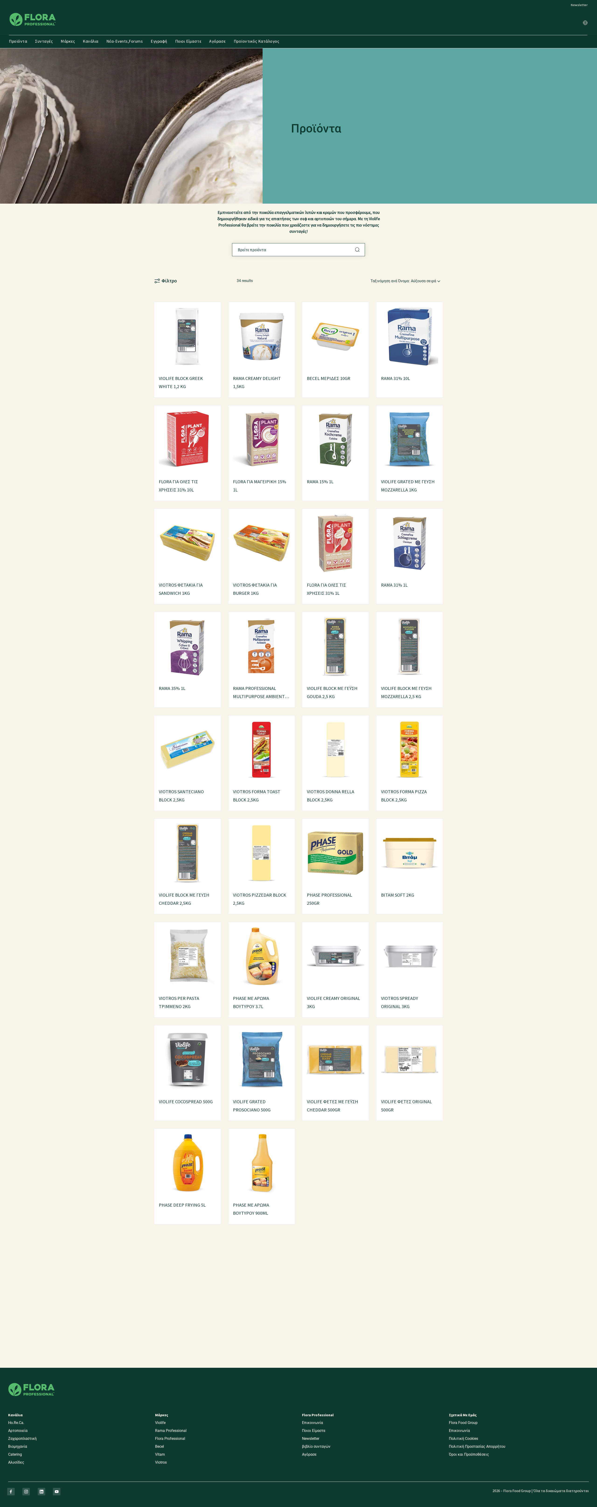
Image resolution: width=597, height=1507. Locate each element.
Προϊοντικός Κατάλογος (256, 41)
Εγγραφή (159, 41)
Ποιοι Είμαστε (188, 41)
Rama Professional (171, 1430)
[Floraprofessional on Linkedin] (41, 1491)
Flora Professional (170, 1438)
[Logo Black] (32, 12)
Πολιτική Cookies (463, 1438)
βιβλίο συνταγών (316, 1446)
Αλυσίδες (16, 1462)
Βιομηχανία (17, 1446)
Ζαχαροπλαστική (22, 1438)
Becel (159, 1446)
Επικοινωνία (312, 1422)
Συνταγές (44, 41)
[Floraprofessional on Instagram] (26, 1491)
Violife (160, 1422)
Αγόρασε (217, 41)
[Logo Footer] (31, 1382)
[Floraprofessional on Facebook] (11, 1491)
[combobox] (298, 249)
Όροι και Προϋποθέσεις (469, 1454)
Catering (15, 1454)
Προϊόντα (18, 41)
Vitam (160, 1454)
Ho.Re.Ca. (16, 1422)
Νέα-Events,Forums (124, 41)
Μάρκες (68, 41)
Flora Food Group (463, 1422)
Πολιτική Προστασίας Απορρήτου (477, 1446)
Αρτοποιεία (18, 1430)
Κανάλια (90, 41)
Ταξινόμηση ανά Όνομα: (390, 281)
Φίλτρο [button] (169, 281)
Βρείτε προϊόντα (357, 249)
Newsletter (579, 5)
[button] (585, 23)
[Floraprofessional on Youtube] (56, 1491)
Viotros (161, 1462)
